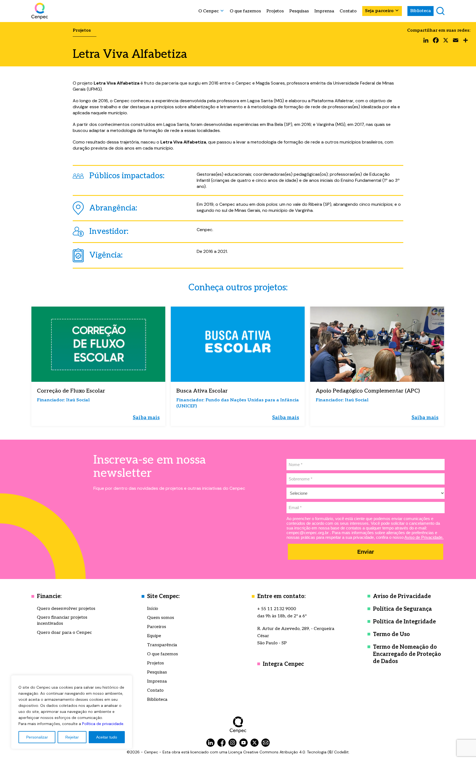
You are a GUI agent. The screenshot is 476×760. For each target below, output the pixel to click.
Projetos (275, 11)
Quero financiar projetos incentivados (62, 620)
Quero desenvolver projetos (66, 608)
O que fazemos (245, 11)
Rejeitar (72, 737)
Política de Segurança (402, 609)
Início (152, 608)
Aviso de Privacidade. (423, 537)
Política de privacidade (102, 723)
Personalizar (37, 737)
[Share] (465, 41)
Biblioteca (420, 10)
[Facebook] (436, 41)
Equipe (154, 636)
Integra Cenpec (283, 664)
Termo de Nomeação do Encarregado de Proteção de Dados (407, 654)
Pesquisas (299, 11)
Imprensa (324, 11)
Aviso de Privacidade (402, 596)
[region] (71, 712)
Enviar (365, 552)
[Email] (456, 41)
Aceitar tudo (106, 737)
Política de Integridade (404, 621)
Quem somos (160, 617)
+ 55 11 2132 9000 (276, 609)
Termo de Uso (391, 634)
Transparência (162, 645)
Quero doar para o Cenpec (64, 632)
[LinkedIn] (426, 41)
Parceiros (156, 626)
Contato (348, 11)
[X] (446, 41)
